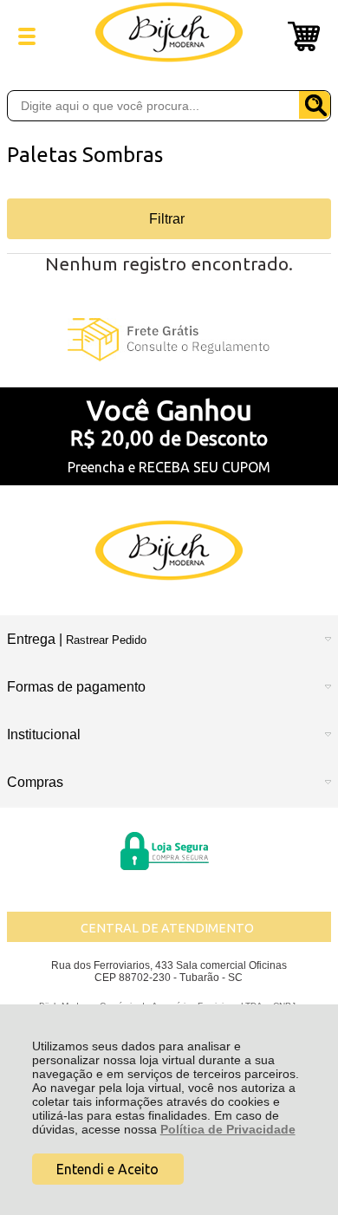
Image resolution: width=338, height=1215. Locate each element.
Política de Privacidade (228, 1129)
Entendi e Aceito (107, 1169)
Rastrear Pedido (106, 639)
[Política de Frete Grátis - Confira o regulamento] (169, 339)
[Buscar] (314, 105)
